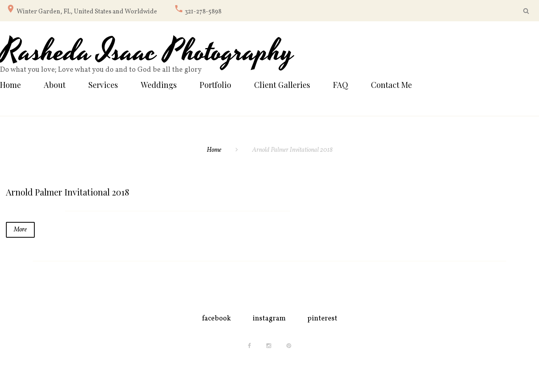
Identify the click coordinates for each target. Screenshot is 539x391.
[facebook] (249, 345)
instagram (269, 319)
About (55, 84)
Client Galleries (282, 84)
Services (103, 84)
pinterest (322, 319)
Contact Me (391, 84)
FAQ (340, 84)
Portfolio (215, 84)
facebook (216, 319)
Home (10, 84)
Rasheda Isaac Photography (147, 52)
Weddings (159, 84)
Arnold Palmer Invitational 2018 (67, 192)
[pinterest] (288, 345)
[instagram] (268, 345)
